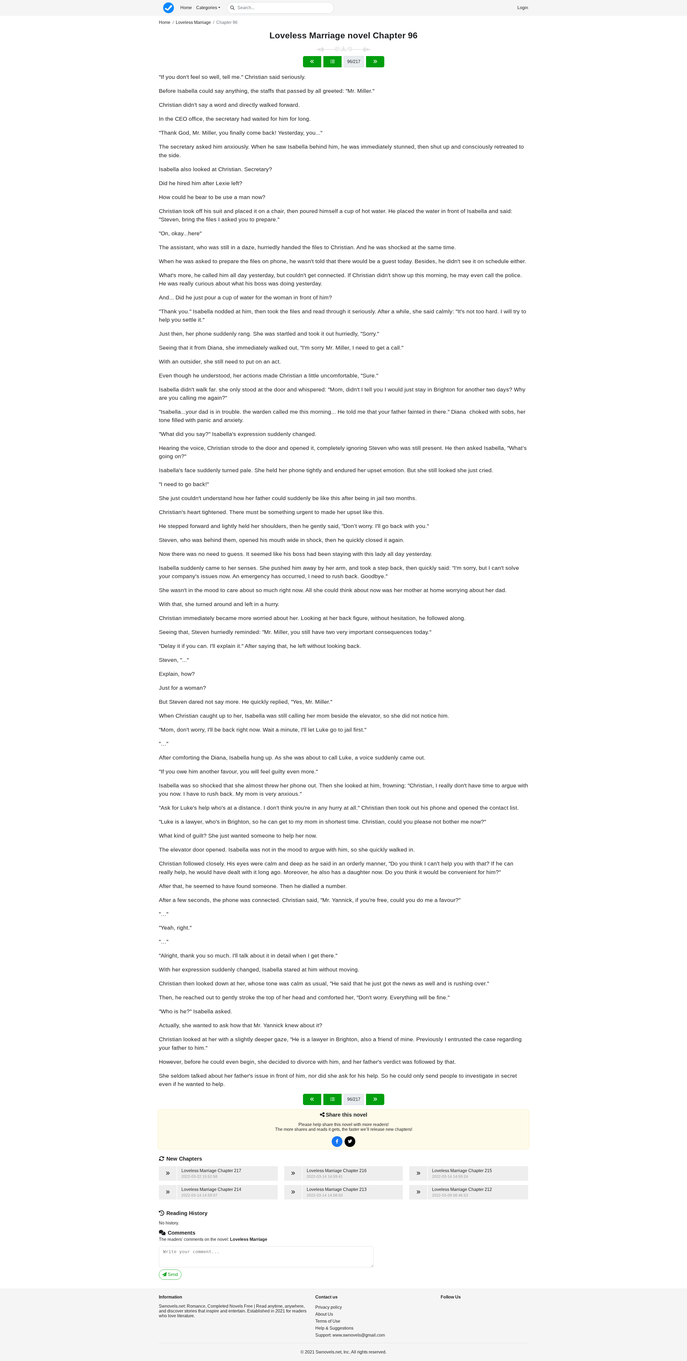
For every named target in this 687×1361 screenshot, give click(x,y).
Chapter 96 (226, 22)
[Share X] (350, 1141)
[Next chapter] (375, 61)
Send (172, 1274)
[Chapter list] (332, 61)
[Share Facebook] (337, 1141)
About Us (324, 1314)
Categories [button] (206, 7)
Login (522, 7)
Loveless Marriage (193, 22)
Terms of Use (327, 1321)
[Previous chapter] (312, 61)
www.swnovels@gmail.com (358, 1335)
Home (186, 7)
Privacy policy (328, 1307)
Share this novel (346, 1115)
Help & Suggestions (334, 1328)
